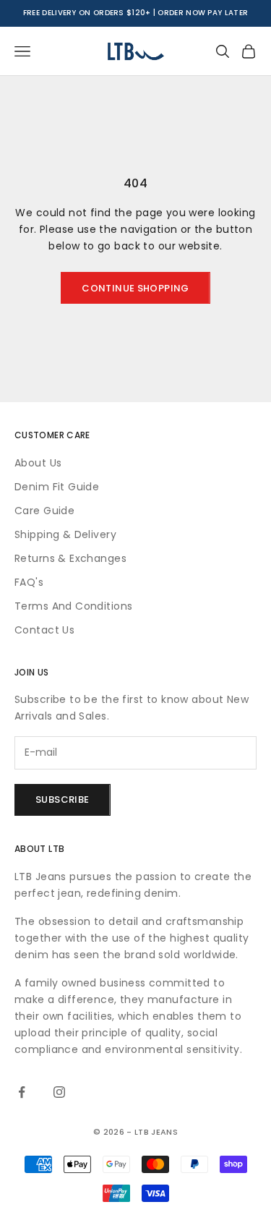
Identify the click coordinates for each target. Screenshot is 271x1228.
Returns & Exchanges (70, 558)
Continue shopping (135, 288)
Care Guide (44, 510)
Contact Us (44, 630)
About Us (37, 463)
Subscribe (62, 799)
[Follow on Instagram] (59, 1092)
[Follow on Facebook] (21, 1092)
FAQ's (28, 582)
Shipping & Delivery (65, 534)
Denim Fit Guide (56, 486)
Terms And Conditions (73, 606)
